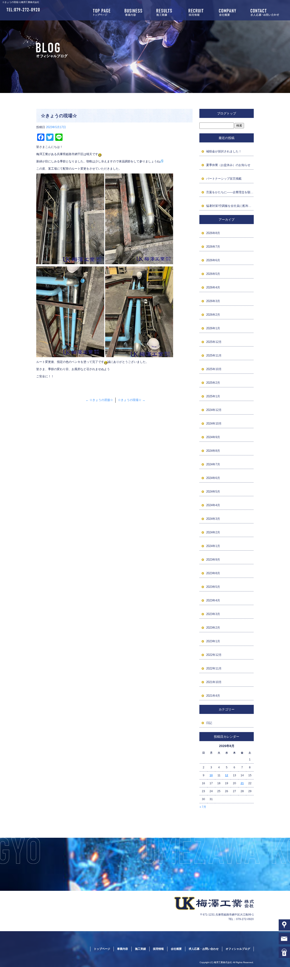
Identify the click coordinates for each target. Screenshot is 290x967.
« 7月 (203, 806)
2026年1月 (213, 328)
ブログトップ (226, 113)
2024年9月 (213, 437)
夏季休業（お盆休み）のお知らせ (228, 165)
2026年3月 (213, 301)
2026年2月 (213, 314)
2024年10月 (214, 423)
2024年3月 (213, 518)
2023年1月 (213, 641)
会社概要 (229, 12)
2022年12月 (214, 655)
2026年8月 (213, 233)
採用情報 (197, 12)
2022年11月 (214, 668)
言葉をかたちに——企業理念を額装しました (230, 192)
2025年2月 (213, 382)
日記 (209, 723)
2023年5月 (213, 587)
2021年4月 (213, 695)
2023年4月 (213, 600)
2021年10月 (214, 682)
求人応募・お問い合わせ (267, 12)
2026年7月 (213, 246)
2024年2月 (213, 532)
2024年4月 (213, 505)
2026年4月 (213, 287)
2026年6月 (213, 260)
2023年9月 (213, 559)
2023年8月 (213, 573)
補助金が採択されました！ (224, 151)
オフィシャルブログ (238, 948)
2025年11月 (214, 355)
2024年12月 (214, 410)
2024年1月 (213, 546)
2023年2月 (213, 627)
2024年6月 (213, 478)
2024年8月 (213, 450)
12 (226, 775)
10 (211, 775)
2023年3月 (213, 614)
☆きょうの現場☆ (131, 400)
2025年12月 (214, 342)
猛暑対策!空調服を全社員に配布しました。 (230, 206)
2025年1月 (213, 396)
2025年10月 (214, 369)
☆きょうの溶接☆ (99, 400)
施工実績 (165, 12)
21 (242, 783)
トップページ (102, 12)
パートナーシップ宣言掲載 (224, 178)
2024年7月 (213, 464)
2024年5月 (213, 491)
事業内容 (134, 12)
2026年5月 (213, 274)
